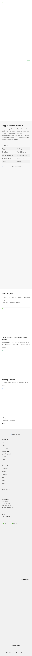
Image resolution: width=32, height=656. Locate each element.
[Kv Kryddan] (16, 401)
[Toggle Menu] (28, 60)
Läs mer (4, 347)
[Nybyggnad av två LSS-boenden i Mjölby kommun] (16, 321)
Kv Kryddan (5, 418)
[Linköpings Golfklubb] (16, 363)
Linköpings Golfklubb (8, 380)
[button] (3, 494)
